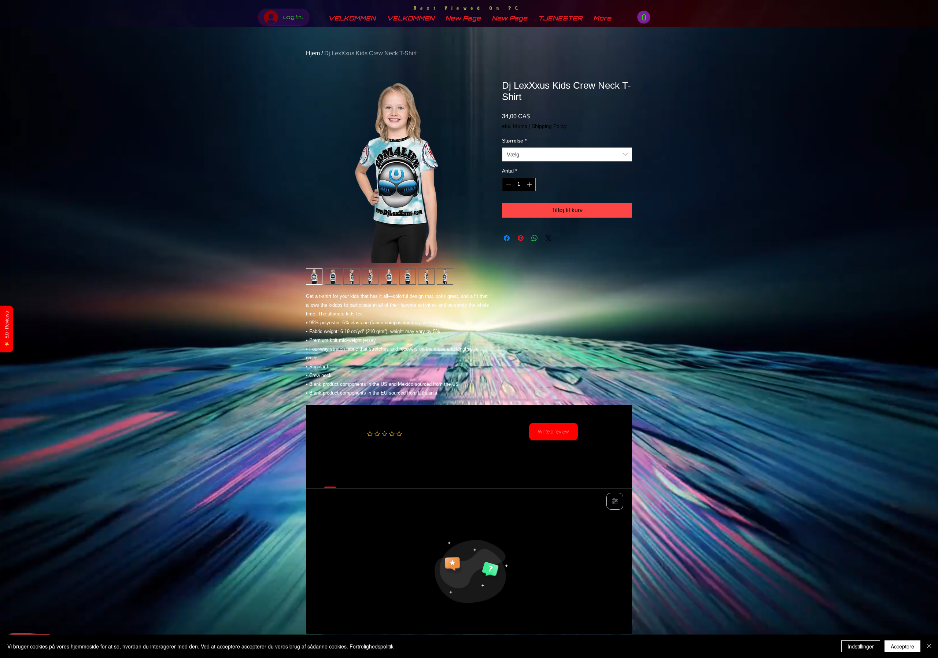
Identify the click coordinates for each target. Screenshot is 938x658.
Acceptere (902, 646)
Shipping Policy (549, 126)
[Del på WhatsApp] (534, 238)
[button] (643, 17)
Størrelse (514, 141)
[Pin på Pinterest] (520, 238)
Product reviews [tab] (330, 480)
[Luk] (929, 646)
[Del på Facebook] (506, 238)
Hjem (313, 53)
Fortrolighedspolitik (372, 646)
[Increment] (530, 184)
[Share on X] (548, 238)
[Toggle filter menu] (614, 501)
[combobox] (567, 154)
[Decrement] (507, 184)
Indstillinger (860, 646)
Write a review (553, 432)
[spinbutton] (518, 184)
